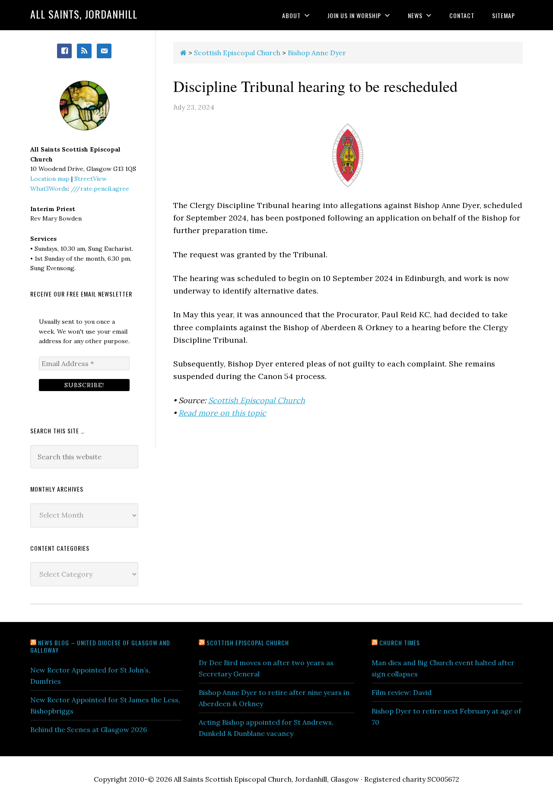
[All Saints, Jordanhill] (183, 52)
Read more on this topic (222, 413)
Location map (50, 179)
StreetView (90, 179)
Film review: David (402, 692)
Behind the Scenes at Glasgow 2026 (88, 729)
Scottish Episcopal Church (256, 400)
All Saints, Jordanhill (83, 14)
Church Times (399, 642)
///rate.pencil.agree (100, 189)
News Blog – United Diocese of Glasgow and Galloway (100, 646)
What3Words (49, 189)
